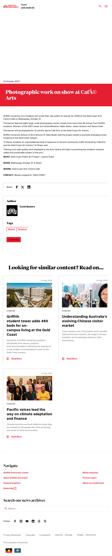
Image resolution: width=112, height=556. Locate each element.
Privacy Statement (12, 535)
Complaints (45, 535)
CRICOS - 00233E (63, 535)
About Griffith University (15, 478)
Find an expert (90, 478)
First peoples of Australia (15, 542)
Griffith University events (15, 472)
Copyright (30, 535)
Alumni (11, 229)
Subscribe (8, 488)
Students (22, 229)
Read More (16, 359)
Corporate (14, 239)
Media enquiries (90, 472)
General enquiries (12, 483)
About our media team (93, 483)
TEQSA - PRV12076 (86, 535)
